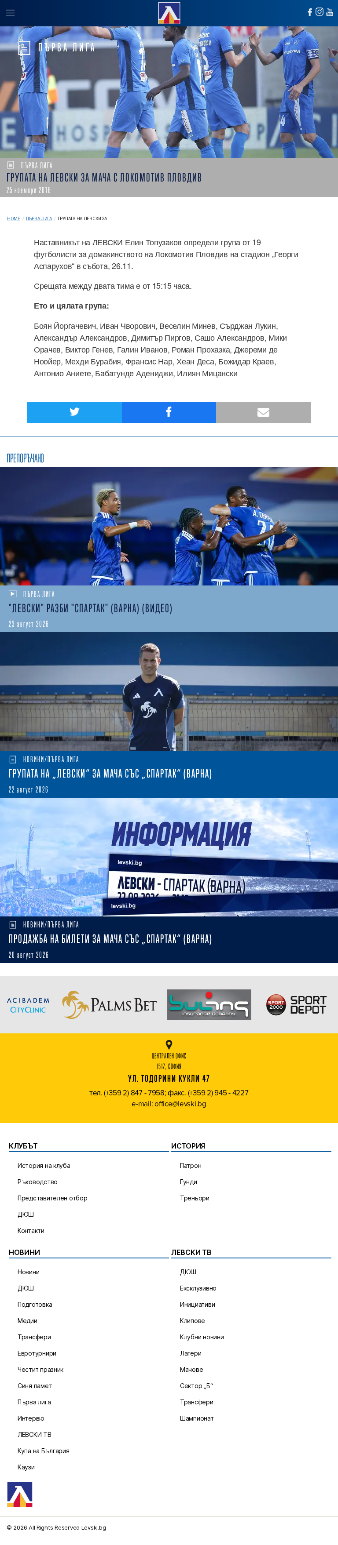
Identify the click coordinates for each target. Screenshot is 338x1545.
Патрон (190, 1165)
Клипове (192, 1320)
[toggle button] (10, 13)
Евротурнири (37, 1353)
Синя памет (35, 1385)
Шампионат (197, 1418)
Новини (28, 1272)
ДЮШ (26, 1214)
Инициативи (197, 1304)
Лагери (190, 1353)
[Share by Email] (263, 412)
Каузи (26, 1467)
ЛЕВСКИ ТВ (34, 1434)
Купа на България (44, 1450)
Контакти (31, 1230)
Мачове (191, 1369)
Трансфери (34, 1337)
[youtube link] (330, 12)
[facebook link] (310, 12)
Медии (27, 1320)
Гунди (188, 1181)
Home (13, 218)
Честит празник (40, 1369)
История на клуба (44, 1165)
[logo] (169, 12)
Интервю (31, 1418)
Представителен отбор (53, 1198)
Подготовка (35, 1304)
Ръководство (38, 1181)
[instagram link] (319, 11)
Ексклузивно (198, 1288)
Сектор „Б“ (196, 1385)
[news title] (169, 526)
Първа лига (39, 218)
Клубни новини (202, 1337)
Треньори (194, 1198)
